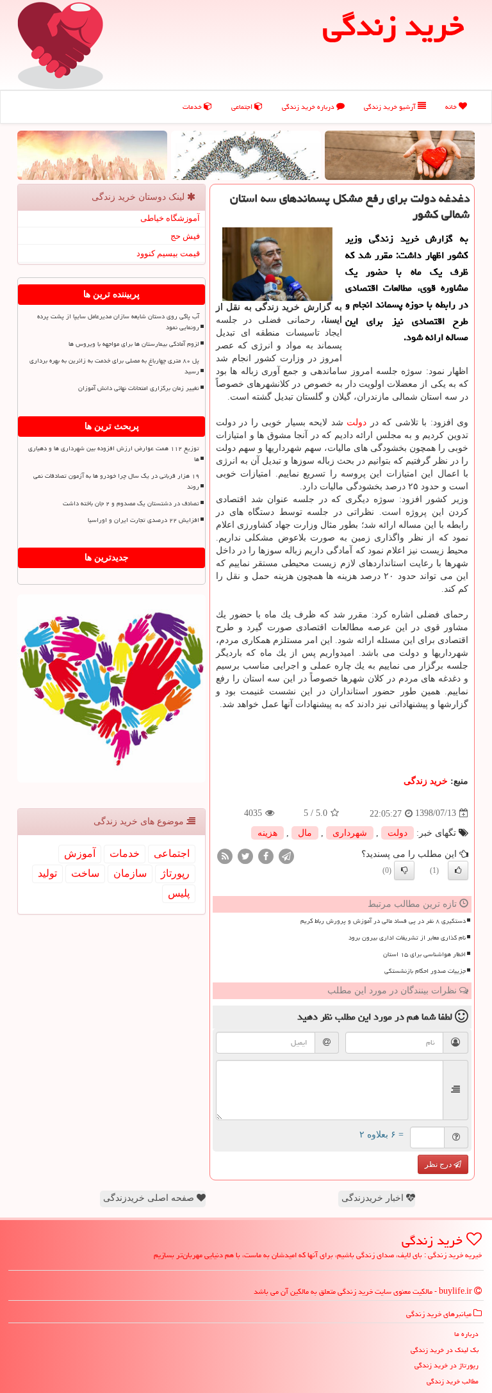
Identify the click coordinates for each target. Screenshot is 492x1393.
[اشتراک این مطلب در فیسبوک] (266, 855)
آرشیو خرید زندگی (391, 106)
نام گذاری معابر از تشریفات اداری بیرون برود (407, 937)
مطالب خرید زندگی (453, 1381)
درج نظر (439, 1164)
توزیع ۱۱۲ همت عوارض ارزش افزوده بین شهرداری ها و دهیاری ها (113, 454)
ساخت (85, 873)
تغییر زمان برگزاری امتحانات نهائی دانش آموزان (138, 388)
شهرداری (349, 833)
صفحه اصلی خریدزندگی (150, 1198)
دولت (356, 422)
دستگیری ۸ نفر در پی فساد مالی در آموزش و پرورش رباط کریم (383, 921)
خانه (452, 106)
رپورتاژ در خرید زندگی (446, 1365)
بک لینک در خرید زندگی (445, 1349)
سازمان (130, 873)
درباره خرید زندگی (309, 106)
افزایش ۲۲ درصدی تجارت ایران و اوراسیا (143, 520)
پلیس (179, 893)
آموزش (79, 853)
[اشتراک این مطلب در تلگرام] (286, 855)
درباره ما (466, 1333)
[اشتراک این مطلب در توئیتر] (245, 855)
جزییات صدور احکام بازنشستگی (425, 971)
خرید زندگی (426, 781)
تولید (47, 873)
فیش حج (185, 236)
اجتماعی (242, 106)
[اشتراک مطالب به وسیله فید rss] (225, 855)
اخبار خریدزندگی (373, 1198)
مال (305, 833)
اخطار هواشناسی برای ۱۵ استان (424, 954)
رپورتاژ (175, 873)
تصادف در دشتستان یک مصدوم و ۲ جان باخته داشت (131, 503)
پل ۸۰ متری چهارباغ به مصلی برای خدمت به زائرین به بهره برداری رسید (114, 366)
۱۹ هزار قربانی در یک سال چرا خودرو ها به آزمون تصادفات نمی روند (116, 481)
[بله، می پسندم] (458, 870)
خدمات (193, 106)
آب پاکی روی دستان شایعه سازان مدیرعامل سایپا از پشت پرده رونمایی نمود (118, 322)
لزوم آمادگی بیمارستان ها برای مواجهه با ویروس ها (134, 344)
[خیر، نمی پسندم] (404, 870)
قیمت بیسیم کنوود (168, 253)
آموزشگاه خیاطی (170, 218)
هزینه (267, 833)
